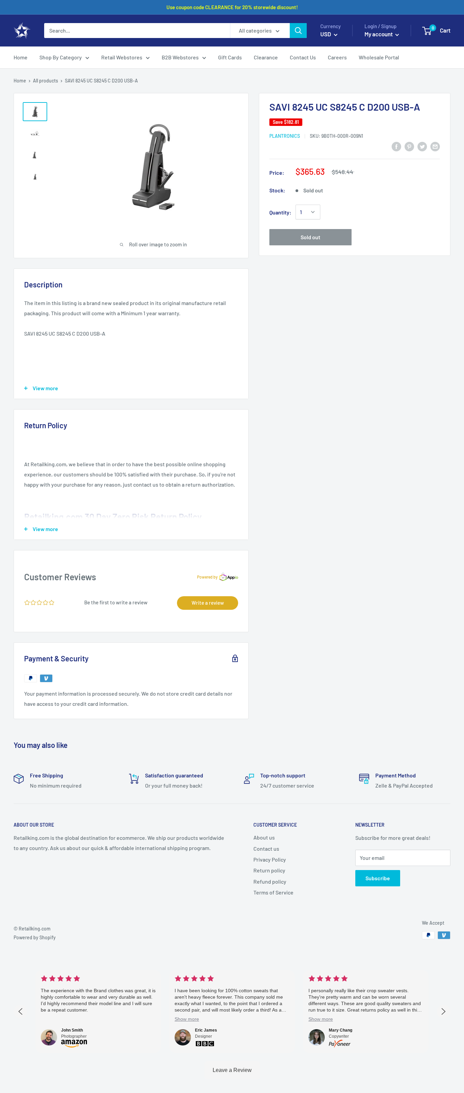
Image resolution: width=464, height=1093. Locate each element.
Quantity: (280, 212)
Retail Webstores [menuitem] (121, 57)
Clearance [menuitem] (266, 57)
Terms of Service (273, 892)
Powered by (207, 576)
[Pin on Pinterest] (409, 146)
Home (20, 80)
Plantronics (284, 136)
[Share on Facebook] (396, 146)
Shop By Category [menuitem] (60, 57)
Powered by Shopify (35, 937)
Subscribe (377, 878)
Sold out (310, 237)
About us (264, 837)
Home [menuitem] (21, 57)
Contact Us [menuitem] (303, 57)
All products (45, 80)
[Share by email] (435, 146)
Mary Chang (340, 1030)
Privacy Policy (269, 859)
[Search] (298, 30)
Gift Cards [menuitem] (230, 57)
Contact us (266, 848)
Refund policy (269, 881)
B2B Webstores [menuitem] (180, 57)
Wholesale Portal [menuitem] (379, 57)
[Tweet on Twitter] (422, 146)
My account (379, 34)
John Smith (72, 1030)
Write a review (208, 603)
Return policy (269, 870)
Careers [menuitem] (337, 57)
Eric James (206, 1030)
